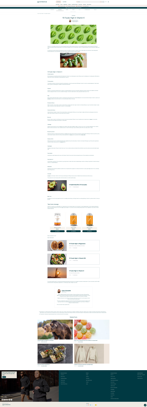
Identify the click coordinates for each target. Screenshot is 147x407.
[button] (145, 405)
